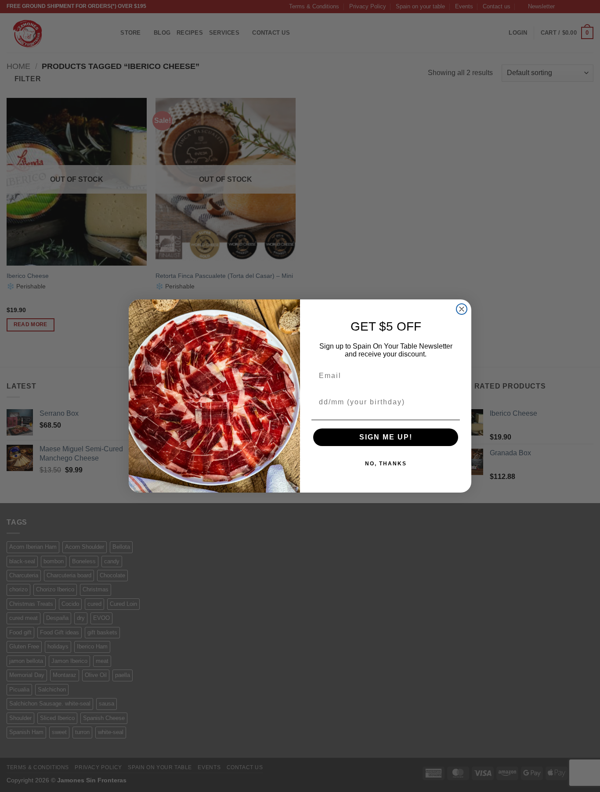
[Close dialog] (461, 309)
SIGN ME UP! (385, 437)
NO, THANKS (386, 464)
